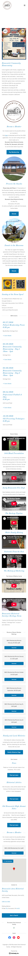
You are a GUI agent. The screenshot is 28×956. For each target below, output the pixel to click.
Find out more (14, 775)
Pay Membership (14, 152)
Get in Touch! (14, 915)
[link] (7, 5)
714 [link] (7, 908)
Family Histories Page (14, 752)
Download (14, 647)
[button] (24, 5)
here (6, 135)
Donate (14, 214)
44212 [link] (18, 908)
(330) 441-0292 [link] (6, 901)
